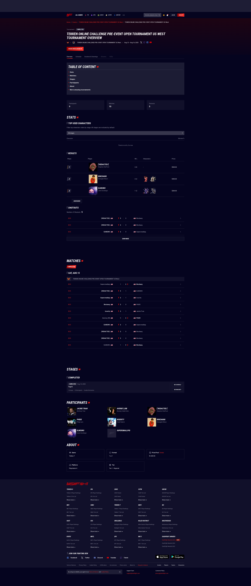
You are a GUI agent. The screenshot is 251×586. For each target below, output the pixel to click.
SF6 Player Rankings (95, 493)
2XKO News (117, 496)
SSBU (92, 505)
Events (159, 565)
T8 (88, 15)
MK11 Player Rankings (144, 540)
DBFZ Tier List (142, 512)
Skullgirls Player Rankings (121, 524)
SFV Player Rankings (119, 540)
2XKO (101, 15)
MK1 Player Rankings (72, 508)
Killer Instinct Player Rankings (146, 524)
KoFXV (69, 536)
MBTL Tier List (94, 543)
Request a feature (143, 565)
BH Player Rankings (167, 508)
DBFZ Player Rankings (144, 508)
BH (163, 505)
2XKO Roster (117, 493)
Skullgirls (118, 521)
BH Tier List (165, 512)
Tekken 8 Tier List (71, 496)
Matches (73, 76)
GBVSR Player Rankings (168, 493)
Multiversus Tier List (167, 528)
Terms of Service (71, 565)
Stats (72, 72)
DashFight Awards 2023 (168, 543)
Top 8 (70, 387)
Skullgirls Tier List (119, 528)
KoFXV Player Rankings (73, 540)
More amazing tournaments (80, 90)
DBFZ (139, 505)
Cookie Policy (93, 565)
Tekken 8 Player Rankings (73, 493)
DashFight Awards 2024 (168, 540)
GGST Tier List (70, 528)
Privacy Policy (82, 565)
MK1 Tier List (70, 512)
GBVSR (118, 15)
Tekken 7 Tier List (119, 512)
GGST (68, 521)
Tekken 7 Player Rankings (121, 508)
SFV (115, 536)
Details (162, 452)
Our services (113, 565)
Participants (74, 83)
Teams (173, 565)
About (72, 86)
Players (166, 565)
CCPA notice (103, 565)
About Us (132, 565)
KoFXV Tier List (71, 543)
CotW (110, 15)
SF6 (94, 15)
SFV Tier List (117, 543)
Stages (72, 79)
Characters (181, 565)
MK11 (140, 536)
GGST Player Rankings (73, 524)
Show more (70, 500)
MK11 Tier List (142, 543)
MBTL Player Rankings (96, 540)
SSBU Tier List (94, 512)
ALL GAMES (79, 15)
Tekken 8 (70, 489)
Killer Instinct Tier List (144, 528)
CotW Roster (141, 496)
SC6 (91, 521)
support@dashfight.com (133, 573)
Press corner (123, 565)
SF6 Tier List (93, 496)
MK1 (68, 505)
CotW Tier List (142, 493)
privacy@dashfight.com (162, 573)
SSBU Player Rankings (96, 508)
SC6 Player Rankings (96, 524)
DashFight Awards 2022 (168, 546)
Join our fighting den (78, 553)
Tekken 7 (117, 505)
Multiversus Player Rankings (169, 524)
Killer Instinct (143, 521)
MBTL (92, 536)
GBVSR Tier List (166, 496)
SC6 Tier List (93, 528)
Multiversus (166, 521)
